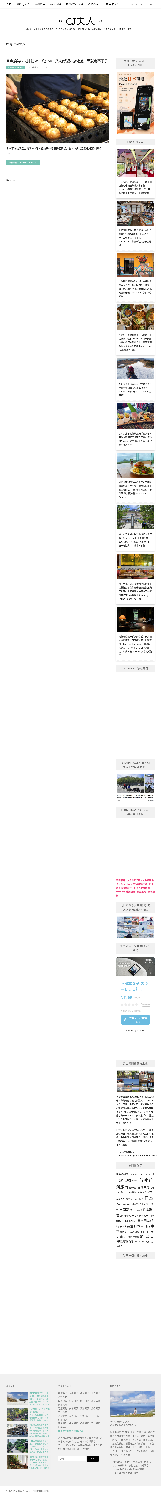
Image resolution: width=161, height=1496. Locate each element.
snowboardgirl (135, 1174)
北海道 (127, 1180)
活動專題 (93, 4)
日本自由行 (142, 1226)
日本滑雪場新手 (127, 1215)
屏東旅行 (121, 1199)
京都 (121, 1180)
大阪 (152, 1187)
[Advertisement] (135, 1309)
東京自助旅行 (134, 1232)
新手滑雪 (130, 1199)
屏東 (149, 1192)
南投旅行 (135, 1181)
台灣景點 (143, 1187)
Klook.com (11, 179)
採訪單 (121, 1141)
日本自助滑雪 (111, 4)
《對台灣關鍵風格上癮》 (127, 1096)
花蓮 (131, 1241)
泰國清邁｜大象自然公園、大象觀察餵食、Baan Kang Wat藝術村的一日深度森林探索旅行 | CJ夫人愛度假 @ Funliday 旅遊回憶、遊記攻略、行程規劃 (135, 888)
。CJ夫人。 (80, 21)
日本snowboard (123, 1204)
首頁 (9, 4)
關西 (143, 1241)
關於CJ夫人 (23, 4)
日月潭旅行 (139, 1199)
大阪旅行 (120, 1192)
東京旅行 (124, 1231)
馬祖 (148, 1241)
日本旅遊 (138, 1210)
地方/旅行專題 (74, 4)
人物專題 (40, 4)
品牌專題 (55, 4)
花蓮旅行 (137, 1241)
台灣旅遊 (133, 1187)
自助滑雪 (122, 1241)
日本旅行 (127, 1209)
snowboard (122, 1173)
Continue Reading (27, 162)
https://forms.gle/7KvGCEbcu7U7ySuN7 (139, 1155)
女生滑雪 (142, 1192)
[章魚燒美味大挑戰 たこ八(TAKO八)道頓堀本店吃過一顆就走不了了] (57, 107)
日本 (148, 1198)
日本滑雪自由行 (129, 1221)
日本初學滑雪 (136, 1204)
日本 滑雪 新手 (141, 1215)
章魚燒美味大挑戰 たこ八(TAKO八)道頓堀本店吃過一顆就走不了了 (57, 61)
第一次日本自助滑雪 (131, 1237)
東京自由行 (145, 1231)
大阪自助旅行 (131, 1192)
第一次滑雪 (146, 1236)
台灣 (143, 1180)
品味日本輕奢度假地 (15, 67)
